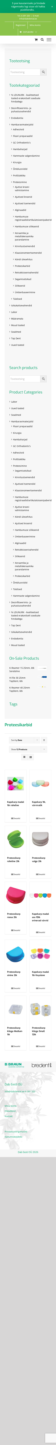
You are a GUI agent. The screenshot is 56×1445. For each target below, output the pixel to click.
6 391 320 (30, 1091)
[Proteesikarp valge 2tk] (40, 839)
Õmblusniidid (20, 168)
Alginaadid (20, 209)
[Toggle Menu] (49, 39)
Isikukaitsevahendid (21, 305)
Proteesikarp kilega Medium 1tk (14, 1031)
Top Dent (16, 338)
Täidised (17, 298)
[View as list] (31, 757)
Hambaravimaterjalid (22, 124)
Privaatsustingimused (16, 1131)
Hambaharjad (20, 149)
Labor (14, 312)
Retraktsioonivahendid (26, 272)
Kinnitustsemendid (25, 246)
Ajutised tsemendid (25, 203)
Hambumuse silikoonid (27, 226)
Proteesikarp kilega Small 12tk (38, 1031)
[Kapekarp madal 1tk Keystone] (40, 953)
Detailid (16, 818)
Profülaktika (19, 175)
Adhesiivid (18, 129)
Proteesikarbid (22, 265)
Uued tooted (17, 344)
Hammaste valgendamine (26, 155)
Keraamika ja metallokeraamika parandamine (24, 236)
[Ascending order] (44, 740)
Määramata (17, 318)
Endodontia (17, 117)
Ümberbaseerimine (25, 292)
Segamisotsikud (23, 279)
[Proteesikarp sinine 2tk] (15, 953)
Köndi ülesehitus (24, 259)
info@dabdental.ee (15, 1091)
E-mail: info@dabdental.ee (29, 17)
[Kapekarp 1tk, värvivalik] (40, 783)
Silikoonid (20, 285)
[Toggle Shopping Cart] (36, 39)
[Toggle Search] (42, 39)
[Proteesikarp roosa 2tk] (15, 895)
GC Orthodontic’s (22, 142)
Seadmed (16, 331)
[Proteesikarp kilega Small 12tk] (40, 1009)
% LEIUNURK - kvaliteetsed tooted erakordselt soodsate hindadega (25, 98)
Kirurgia (17, 162)
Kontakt (9, 1116)
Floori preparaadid (23, 135)
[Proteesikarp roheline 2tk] (15, 839)
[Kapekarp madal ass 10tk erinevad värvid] (40, 895)
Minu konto (10, 1105)
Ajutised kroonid (23, 196)
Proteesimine (20, 182)
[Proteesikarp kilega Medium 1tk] (15, 1009)
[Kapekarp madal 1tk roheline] (15, 783)
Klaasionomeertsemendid (28, 252)
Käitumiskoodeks (13, 1136)
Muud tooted (18, 325)
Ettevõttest (10, 1111)
